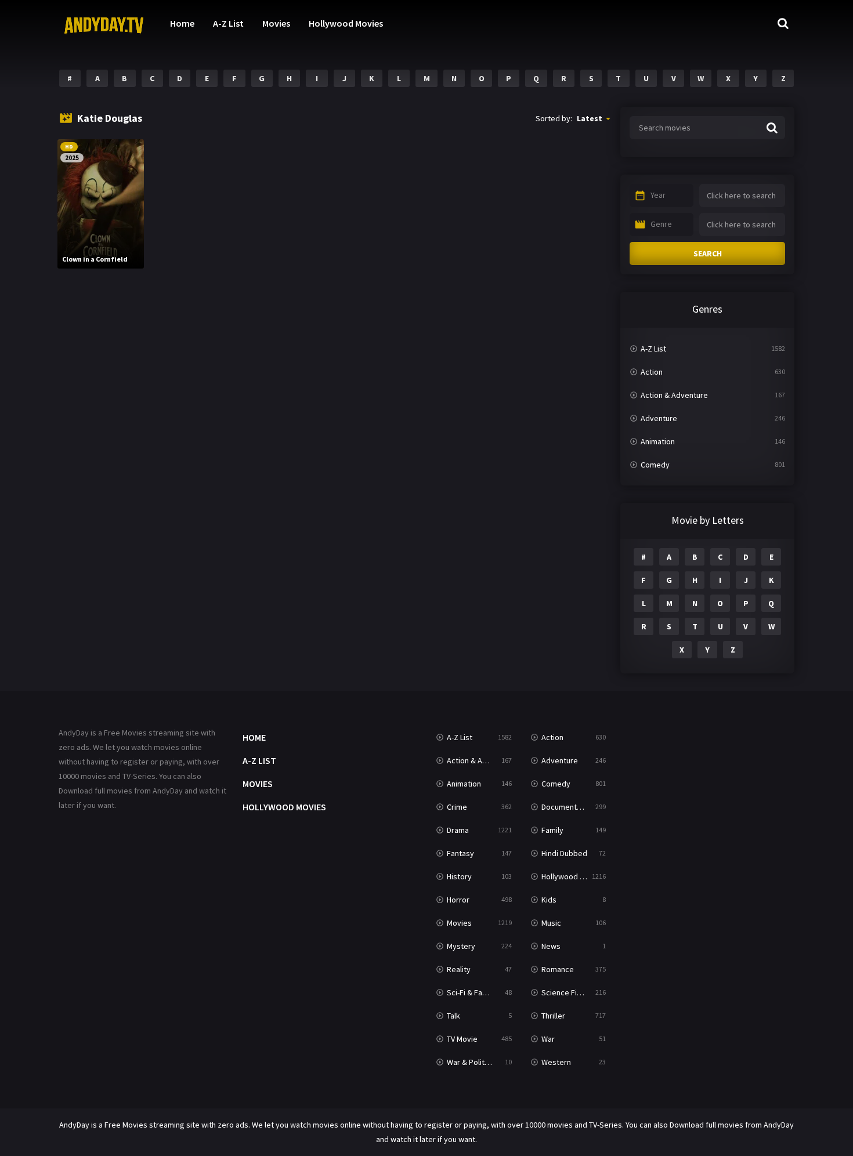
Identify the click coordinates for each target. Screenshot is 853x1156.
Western (556, 1062)
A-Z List (228, 23)
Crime (457, 807)
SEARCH (707, 253)
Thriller (553, 1015)
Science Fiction (567, 992)
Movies (276, 23)
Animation (658, 441)
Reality (459, 969)
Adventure (659, 418)
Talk (453, 1015)
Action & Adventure (674, 395)
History (459, 876)
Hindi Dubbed (564, 853)
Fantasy (460, 853)
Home (182, 23)
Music (551, 923)
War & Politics (470, 1062)
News (551, 946)
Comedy (655, 464)
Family (552, 830)
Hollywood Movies (346, 23)
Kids (548, 899)
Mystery (461, 946)
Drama (458, 830)
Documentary (564, 807)
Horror (458, 899)
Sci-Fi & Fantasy (474, 992)
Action (652, 372)
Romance (557, 969)
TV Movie (462, 1039)
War (548, 1039)
